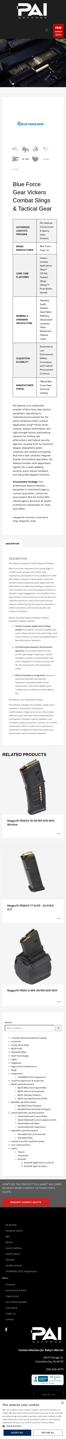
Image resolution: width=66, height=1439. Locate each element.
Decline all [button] (47, 1432)
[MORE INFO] (59, 834)
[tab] (12, 543)
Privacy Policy (47, 1422)
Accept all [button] (17, 1432)
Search (8, 1022)
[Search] (58, 1028)
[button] (33, 1426)
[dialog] (33, 1419)
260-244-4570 (55, 1369)
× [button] (62, 1403)
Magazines (24, 520)
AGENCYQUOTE (58, 31)
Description (12, 543)
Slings (33, 520)
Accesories (30, 517)
